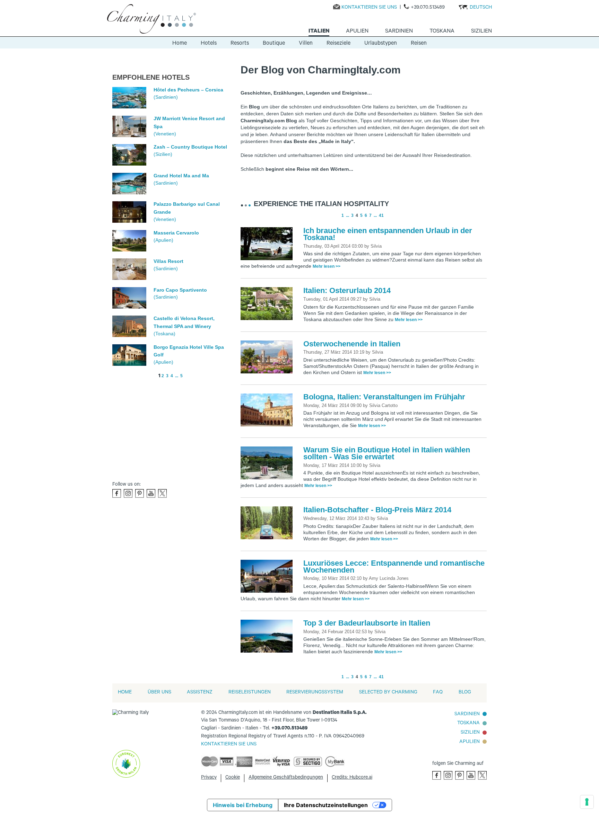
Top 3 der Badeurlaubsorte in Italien (366, 623)
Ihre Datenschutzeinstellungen (326, 805)
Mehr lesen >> (326, 266)
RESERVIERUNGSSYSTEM (314, 693)
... (176, 375)
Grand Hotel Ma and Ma (181, 175)
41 (381, 215)
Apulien (469, 742)
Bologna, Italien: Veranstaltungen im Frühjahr (384, 396)
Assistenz (199, 693)
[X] (162, 493)
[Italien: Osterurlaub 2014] (268, 304)
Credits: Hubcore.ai (352, 778)
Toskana (468, 723)
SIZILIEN (470, 733)
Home (179, 44)
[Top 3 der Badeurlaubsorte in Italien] (268, 636)
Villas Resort (168, 261)
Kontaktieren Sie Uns (229, 744)
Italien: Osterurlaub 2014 (347, 290)
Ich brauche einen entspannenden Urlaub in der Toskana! (387, 234)
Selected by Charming (388, 693)
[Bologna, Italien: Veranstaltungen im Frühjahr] (268, 410)
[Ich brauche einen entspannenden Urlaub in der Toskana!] (268, 244)
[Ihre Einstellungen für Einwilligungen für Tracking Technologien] (586, 801)
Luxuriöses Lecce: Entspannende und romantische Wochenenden (394, 566)
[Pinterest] (139, 493)
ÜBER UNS (159, 693)
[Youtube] (151, 493)
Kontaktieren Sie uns (369, 8)
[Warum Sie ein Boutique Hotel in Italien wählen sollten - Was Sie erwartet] (268, 463)
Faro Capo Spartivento (180, 290)
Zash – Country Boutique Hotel (190, 147)
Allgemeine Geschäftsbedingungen (286, 778)
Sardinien (467, 714)
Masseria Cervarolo (176, 233)
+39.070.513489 (428, 8)
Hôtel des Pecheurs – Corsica (188, 89)
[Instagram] (128, 493)
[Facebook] (116, 493)
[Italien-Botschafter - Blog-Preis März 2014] (268, 523)
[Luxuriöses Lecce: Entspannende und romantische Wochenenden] (268, 576)
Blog (465, 693)
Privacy (209, 778)
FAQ (438, 693)
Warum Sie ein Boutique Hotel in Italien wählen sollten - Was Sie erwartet (386, 453)
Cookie (232, 778)
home (125, 693)
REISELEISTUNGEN (249, 693)
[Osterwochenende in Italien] (268, 357)
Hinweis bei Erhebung (242, 805)
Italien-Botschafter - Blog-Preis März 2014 (377, 509)
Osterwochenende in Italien (351, 343)
